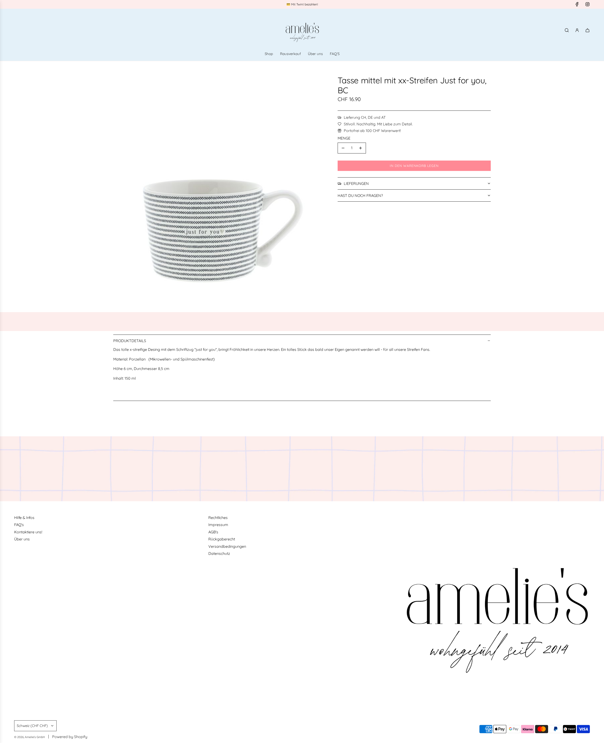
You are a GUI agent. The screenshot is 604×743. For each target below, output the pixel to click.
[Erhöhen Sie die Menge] (360, 148)
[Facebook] (577, 4)
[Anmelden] (577, 30)
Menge (344, 138)
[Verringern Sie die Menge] (343, 148)
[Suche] (567, 30)
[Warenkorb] (587, 30)
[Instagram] (587, 4)
